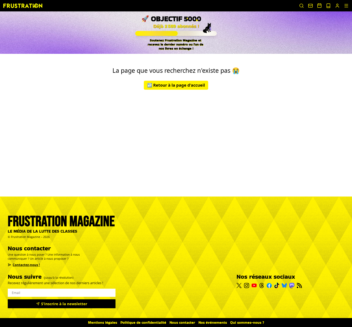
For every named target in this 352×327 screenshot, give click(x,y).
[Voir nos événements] (319, 5)
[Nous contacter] (310, 5)
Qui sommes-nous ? (247, 322)
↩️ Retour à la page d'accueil (176, 85)
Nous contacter (182, 322)
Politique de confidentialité (143, 322)
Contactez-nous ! (26, 265)
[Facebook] (269, 285)
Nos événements (212, 322)
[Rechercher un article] (301, 5)
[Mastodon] (291, 285)
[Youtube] (254, 285)
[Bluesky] (284, 285)
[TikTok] (276, 285)
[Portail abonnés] (337, 5)
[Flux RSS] (299, 285)
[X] (239, 285)
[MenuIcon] (346, 5)
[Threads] (261, 285)
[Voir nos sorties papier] (328, 5)
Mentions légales (102, 322)
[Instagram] (246, 285)
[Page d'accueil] (22, 5)
